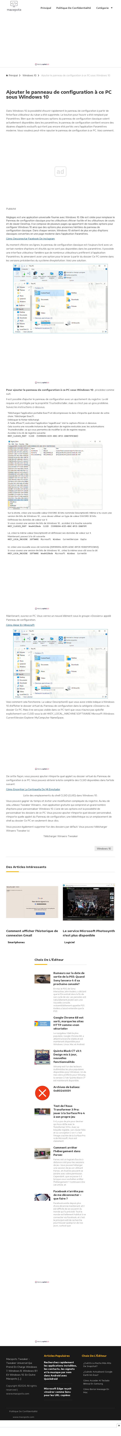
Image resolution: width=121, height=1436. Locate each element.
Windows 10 (29, 75)
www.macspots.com (17, 1393)
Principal (46, 7)
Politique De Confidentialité (73, 7)
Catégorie (102, 7)
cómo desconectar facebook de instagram (30, 238)
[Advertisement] (60, 41)
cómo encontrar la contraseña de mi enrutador (33, 789)
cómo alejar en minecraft (20, 625)
